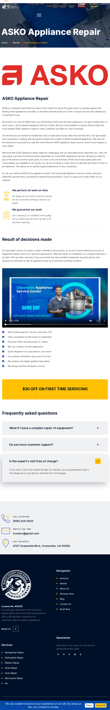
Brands (16, 42)
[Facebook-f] (58, 654)
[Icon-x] (69, 654)
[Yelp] (80, 654)
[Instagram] (63, 654)
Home (4, 42)
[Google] (75, 654)
